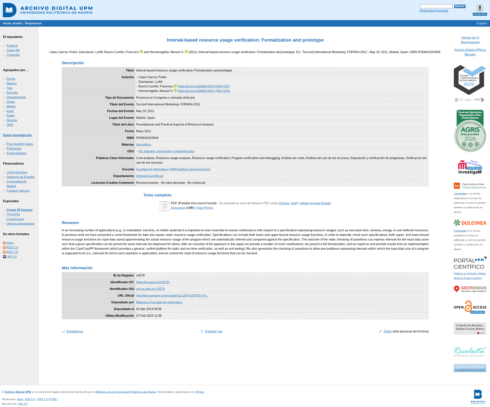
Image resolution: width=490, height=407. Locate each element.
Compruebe (460, 193)
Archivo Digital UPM (18, 391)
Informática (143, 144)
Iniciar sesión (12, 23)
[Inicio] (245, 10)
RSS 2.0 (12, 247)
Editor (11, 115)
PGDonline (14, 148)
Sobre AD (13, 50)
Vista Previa (204, 207)
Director (12, 120)
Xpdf (294, 203)
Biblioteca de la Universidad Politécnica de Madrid (126, 391)
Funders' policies (18, 190)
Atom (10, 243)
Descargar (178, 207)
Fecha (11, 78)
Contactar (13, 55)
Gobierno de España (21, 177)
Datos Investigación (17, 135)
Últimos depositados (20, 223)
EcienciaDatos (16, 153)
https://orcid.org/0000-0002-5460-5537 (204, 86)
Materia (12, 83)
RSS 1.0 (12, 252)
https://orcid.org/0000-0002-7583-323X (204, 91)
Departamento (16, 97)
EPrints (199, 391)
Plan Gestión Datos (20, 144)
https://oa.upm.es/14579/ (152, 282)
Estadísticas (75, 331)
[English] (482, 23)
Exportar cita (213, 331)
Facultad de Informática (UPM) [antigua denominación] (173, 169)
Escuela (12, 92)
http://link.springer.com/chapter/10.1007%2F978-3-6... (172, 295)
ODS (10, 124)
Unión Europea (17, 172)
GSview (284, 203)
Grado (11, 101)
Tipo (9, 88)
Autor (10, 111)
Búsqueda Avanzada (434, 10)
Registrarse (33, 23)
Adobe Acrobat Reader (315, 203)
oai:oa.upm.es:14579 (150, 288)
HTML (53, 399)
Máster (11, 106)
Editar (388, 331)
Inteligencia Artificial (149, 176)
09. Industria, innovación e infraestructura (166, 151)
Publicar (12, 45)
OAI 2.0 (12, 256)
